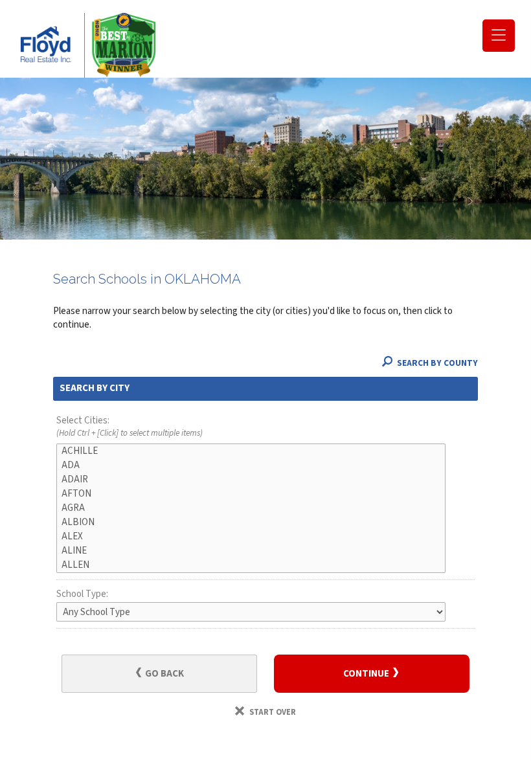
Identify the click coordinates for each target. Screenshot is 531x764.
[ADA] (251, 465)
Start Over (271, 712)
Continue (367, 673)
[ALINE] (251, 551)
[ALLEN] (251, 565)
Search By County (436, 363)
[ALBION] (251, 522)
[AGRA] (251, 508)
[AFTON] (251, 494)
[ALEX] (251, 537)
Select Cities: (129, 427)
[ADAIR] (251, 480)
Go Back (163, 673)
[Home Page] (84, 45)
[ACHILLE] (251, 451)
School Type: (82, 594)
